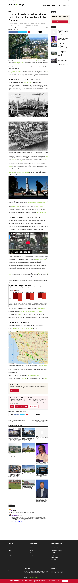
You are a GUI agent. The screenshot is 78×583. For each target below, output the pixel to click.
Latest (48, 5)
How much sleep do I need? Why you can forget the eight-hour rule (63, 31)
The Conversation (15, 29)
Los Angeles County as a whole (40, 259)
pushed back (14, 159)
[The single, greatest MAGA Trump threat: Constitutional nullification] (28, 468)
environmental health (13, 71)
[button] (68, 5)
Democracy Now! (54, 554)
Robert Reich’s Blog (54, 547)
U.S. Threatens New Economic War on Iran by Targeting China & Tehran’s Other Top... (63, 53)
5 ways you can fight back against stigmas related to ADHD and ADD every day (40, 421)
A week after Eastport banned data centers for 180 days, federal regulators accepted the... (63, 45)
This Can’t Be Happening (55, 548)
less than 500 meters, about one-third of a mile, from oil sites (30, 311)
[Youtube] (68, 1)
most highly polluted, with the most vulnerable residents (23, 328)
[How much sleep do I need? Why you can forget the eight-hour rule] (42, 432)
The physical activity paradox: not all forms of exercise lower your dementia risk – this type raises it (15, 491)
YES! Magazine (53, 559)
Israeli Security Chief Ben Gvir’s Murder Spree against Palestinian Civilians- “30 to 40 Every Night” (41, 500)
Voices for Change (38, 497)
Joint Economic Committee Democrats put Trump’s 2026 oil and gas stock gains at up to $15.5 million (15, 439)
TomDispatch (53, 552)
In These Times (54, 560)
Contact (31, 555)
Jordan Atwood (60, 64)
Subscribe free (14, 390)
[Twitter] (67, 1)
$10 (12, 406)
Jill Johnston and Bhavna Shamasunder (16, 27)
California (17, 411)
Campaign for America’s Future (56, 550)
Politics (10, 452)
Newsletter (11, 548)
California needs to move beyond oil (29, 367)
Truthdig (52, 555)
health (21, 411)
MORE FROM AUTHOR (22, 425)
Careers (31, 550)
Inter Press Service (54, 557)
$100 (26, 406)
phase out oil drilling (34, 60)
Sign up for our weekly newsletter (34, 375)
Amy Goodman (60, 56)
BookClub (10, 554)
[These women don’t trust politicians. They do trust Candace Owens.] (42, 452)
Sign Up (64, 5)
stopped (20, 314)
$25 (17, 406)
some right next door (39, 206)
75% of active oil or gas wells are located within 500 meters (25, 221)
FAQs (31, 552)
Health (10, 11)
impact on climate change (18, 62)
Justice (10, 472)
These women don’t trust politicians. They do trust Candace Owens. (63, 38)
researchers (20, 71)
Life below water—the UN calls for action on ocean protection (17, 421)
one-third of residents (15, 206)
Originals (54, 5)
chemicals (35, 315)
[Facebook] (63, 1)
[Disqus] (28, 522)
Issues (43, 5)
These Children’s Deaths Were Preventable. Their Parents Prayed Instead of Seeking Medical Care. (28, 453)
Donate (59, 5)
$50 (21, 406)
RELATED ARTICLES (12, 425)
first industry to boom (28, 82)
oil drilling (24, 411)
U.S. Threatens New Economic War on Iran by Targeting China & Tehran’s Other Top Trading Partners (15, 455)
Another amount (33, 406)
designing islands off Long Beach (23, 172)
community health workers (34, 227)
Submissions (32, 554)
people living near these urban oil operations (24, 72)
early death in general (35, 270)
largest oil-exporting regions (27, 89)
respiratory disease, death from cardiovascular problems (19, 270)
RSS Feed (10, 555)
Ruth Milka (59, 49)
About (31, 547)
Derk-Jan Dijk (60, 34)
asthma (30, 258)
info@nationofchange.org (33, 577)
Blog (9, 552)
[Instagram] (65, 1)
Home (10, 547)
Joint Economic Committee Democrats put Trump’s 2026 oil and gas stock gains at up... (63, 61)
